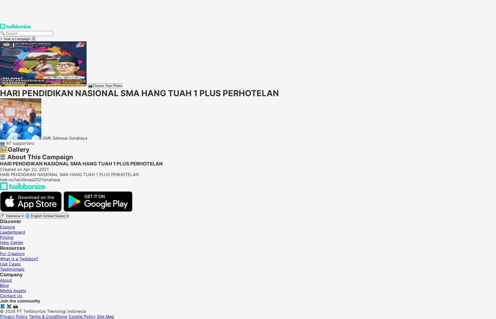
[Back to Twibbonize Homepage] (22, 188)
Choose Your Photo (105, 86)
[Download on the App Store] (31, 210)
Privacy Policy (14, 316)
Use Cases (10, 264)
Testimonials (12, 269)
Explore (7, 227)
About (6, 280)
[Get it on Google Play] (98, 210)
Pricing (6, 237)
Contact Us (11, 295)
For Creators (12, 253)
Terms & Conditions (48, 316)
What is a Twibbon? (19, 258)
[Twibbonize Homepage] (15, 28)
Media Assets (13, 290)
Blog (4, 285)
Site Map (105, 316)
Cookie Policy (82, 316)
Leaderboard (12, 232)
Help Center (12, 242)
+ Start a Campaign (15, 39)
